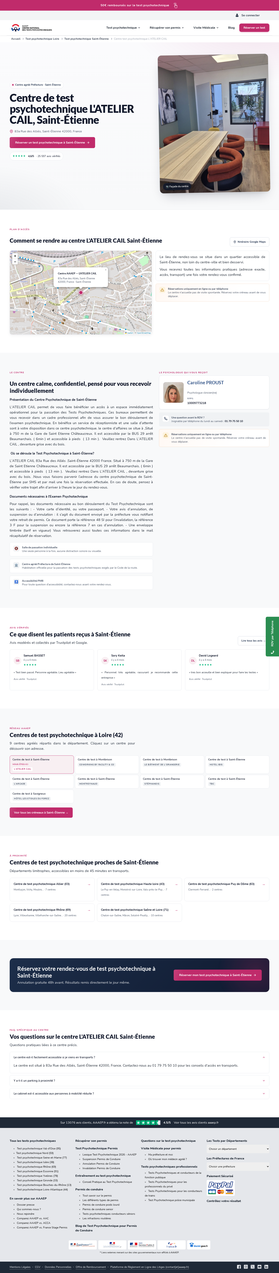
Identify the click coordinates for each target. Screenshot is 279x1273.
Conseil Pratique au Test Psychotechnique (107, 1182)
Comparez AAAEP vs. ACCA (33, 1223)
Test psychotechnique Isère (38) (35, 1162)
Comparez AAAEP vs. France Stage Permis (42, 1227)
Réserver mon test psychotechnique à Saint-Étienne (215, 975)
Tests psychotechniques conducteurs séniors (109, 1214)
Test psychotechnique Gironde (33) (37, 1180)
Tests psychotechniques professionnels (169, 1167)
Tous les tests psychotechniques (33, 1141)
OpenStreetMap (144, 333)
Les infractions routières (97, 1218)
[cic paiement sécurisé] (238, 1188)
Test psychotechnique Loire (42, 39)
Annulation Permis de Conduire (101, 1164)
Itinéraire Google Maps (252, 242)
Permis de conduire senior (98, 1209)
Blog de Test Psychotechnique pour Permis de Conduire (106, 1228)
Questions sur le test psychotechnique (168, 1141)
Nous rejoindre (25, 1214)
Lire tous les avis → (253, 640)
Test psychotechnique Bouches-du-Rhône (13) (44, 1185)
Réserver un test (254, 28)
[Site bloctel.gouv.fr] (198, 1244)
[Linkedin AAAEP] (266, 1267)
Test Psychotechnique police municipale (171, 1200)
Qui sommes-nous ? (29, 1209)
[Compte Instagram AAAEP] (246, 1267)
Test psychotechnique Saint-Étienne (86, 39)
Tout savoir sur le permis (97, 1195)
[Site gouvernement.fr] (112, 1244)
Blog (231, 28)
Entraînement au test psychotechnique (103, 1176)
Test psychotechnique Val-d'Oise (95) (39, 1148)
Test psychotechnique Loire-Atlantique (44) (42, 1189)
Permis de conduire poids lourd (101, 1205)
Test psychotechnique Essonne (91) (37, 1171)
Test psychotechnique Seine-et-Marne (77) (42, 1157)
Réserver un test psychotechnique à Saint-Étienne (50, 142)
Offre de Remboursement (91, 1267)
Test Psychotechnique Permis (96, 1148)
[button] (81, 292)
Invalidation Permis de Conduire (101, 1168)
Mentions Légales (20, 1267)
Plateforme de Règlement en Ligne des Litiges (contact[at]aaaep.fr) (149, 1267)
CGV (37, 1267)
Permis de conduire (89, 1189)
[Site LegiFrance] (83, 1244)
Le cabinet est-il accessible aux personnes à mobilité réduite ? (54, 1093)
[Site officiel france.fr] (172, 1244)
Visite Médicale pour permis (161, 1148)
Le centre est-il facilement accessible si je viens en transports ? (54, 1057)
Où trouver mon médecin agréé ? (167, 1159)
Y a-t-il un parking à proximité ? (34, 1081)
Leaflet (130, 333)
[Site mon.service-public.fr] (142, 1244)
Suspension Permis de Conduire (101, 1159)
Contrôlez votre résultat (224, 1201)
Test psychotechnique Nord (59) (35, 1153)
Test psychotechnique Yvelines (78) (37, 1176)
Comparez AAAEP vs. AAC (33, 1218)
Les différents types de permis (100, 1200)
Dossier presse (25, 1205)
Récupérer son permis (91, 1141)
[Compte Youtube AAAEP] (259, 1267)
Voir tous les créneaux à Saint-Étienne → (41, 812)
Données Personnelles (58, 1267)
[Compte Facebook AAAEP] (239, 1267)
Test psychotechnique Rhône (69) (36, 1167)
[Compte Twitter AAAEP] (253, 1267)
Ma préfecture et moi (160, 1154)
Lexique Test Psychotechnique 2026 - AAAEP (109, 1154)
